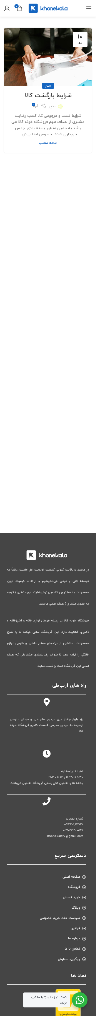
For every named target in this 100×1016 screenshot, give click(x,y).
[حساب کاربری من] (6, 8)
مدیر (52, 106)
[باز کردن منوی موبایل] (88, 8)
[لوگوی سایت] (48, 8)
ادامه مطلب (48, 143)
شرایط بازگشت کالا (48, 95)
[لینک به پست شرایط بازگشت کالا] (48, 57)
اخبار (48, 86)
